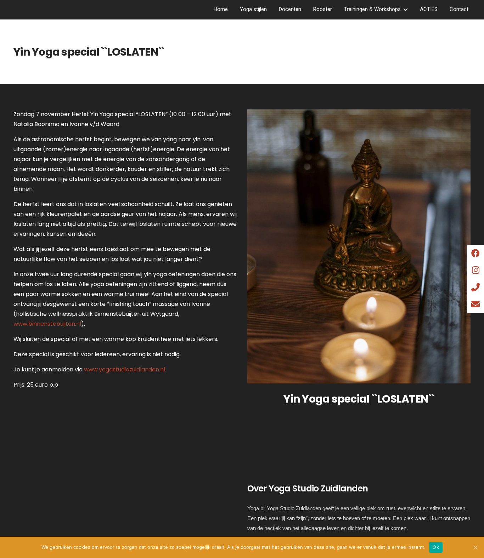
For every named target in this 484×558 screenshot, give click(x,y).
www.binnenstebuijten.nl (47, 324)
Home (221, 9)
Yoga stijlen (253, 9)
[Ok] (475, 547)
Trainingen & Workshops (372, 9)
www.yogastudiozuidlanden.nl (124, 369)
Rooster (322, 9)
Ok (436, 547)
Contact (459, 9)
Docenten (290, 9)
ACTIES (429, 9)
